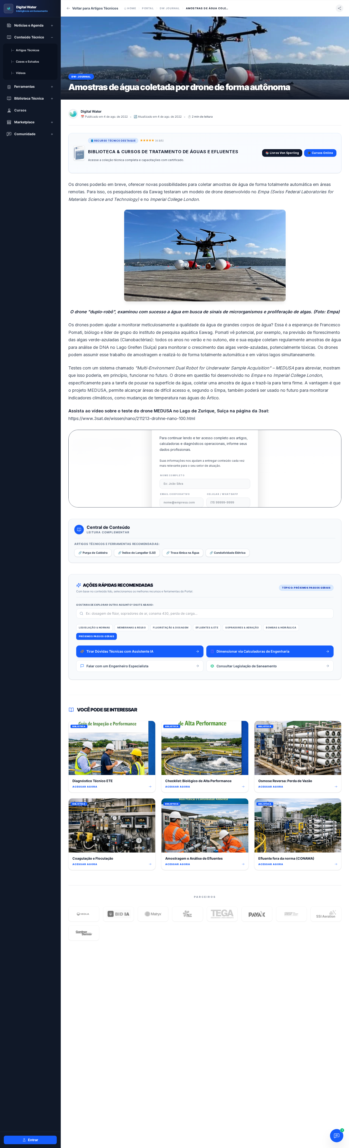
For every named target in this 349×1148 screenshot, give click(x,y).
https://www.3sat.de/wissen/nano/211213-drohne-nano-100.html (131, 418)
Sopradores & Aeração (242, 627)
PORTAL (148, 8)
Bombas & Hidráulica (281, 627)
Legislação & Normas (94, 627)
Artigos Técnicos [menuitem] (25, 50)
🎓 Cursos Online (320, 153)
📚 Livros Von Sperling (282, 153)
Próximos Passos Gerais (96, 636)
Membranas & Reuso (131, 627)
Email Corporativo (175, 494)
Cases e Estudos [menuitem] (25, 61)
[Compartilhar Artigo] (339, 8)
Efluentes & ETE (207, 627)
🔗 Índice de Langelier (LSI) (137, 552)
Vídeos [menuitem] (18, 73)
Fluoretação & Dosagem (171, 627)
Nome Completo (172, 475)
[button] (83, 914)
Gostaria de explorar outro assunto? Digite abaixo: (115, 604)
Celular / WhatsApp (222, 494)
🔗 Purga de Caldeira (93, 552)
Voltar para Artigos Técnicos (95, 8)
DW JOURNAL (170, 8)
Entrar (33, 1140)
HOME (131, 8)
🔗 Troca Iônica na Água (182, 552)
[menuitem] (30, 25)
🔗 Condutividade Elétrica (227, 552)
